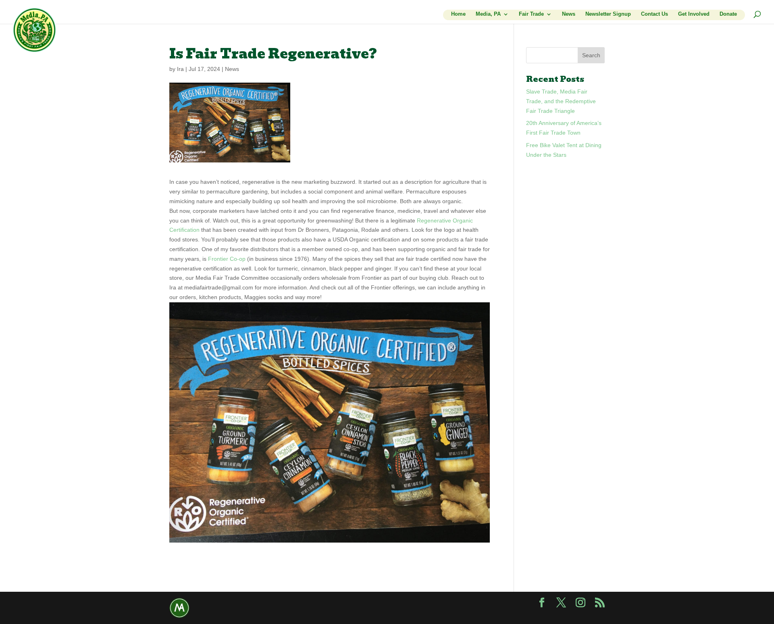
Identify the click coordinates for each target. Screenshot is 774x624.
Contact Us (654, 14)
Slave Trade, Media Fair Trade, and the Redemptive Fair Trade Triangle (561, 101)
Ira (180, 69)
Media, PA (488, 14)
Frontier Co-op (227, 259)
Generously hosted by (179, 608)
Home (458, 14)
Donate (728, 14)
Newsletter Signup (608, 14)
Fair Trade (531, 14)
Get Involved (694, 14)
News (568, 14)
